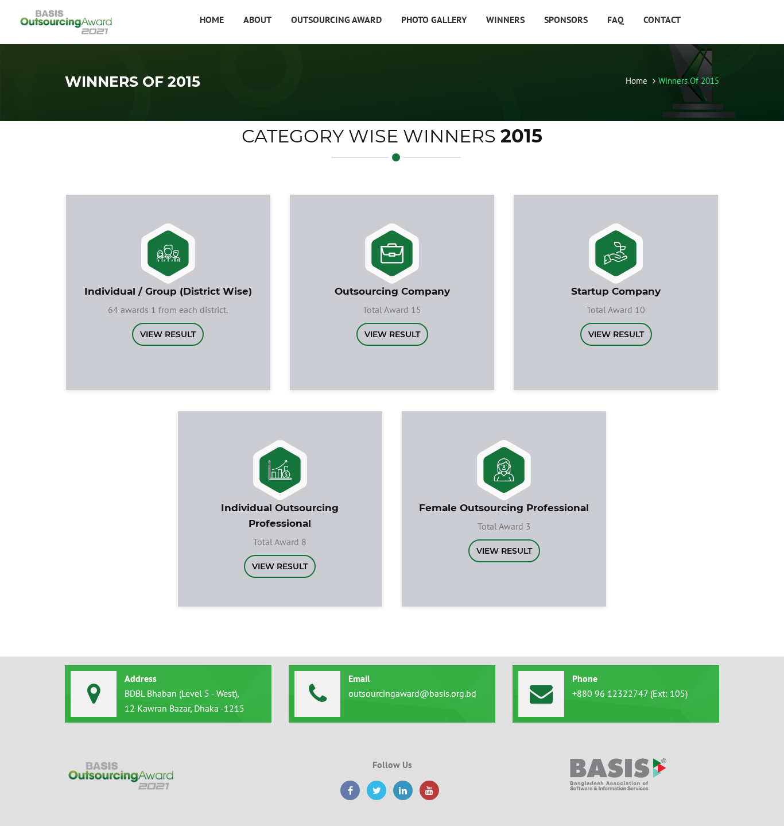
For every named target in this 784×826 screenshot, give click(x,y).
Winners (505, 19)
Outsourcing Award (336, 19)
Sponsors (566, 19)
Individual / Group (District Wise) (168, 291)
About (257, 19)
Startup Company (616, 291)
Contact (662, 19)
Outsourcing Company (392, 291)
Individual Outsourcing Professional (280, 515)
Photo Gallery (434, 19)
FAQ (615, 19)
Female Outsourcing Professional (504, 508)
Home (212, 19)
